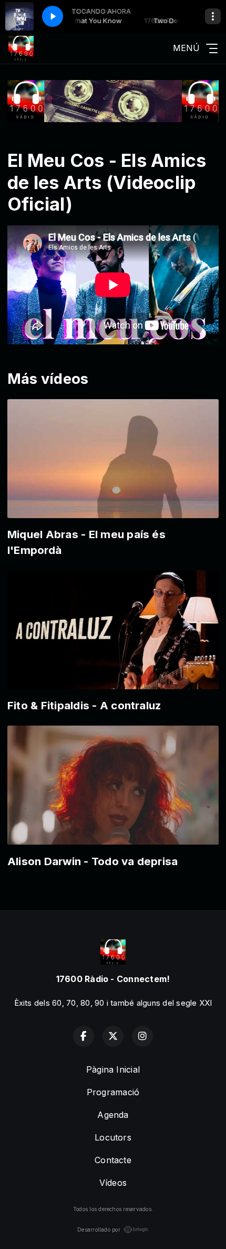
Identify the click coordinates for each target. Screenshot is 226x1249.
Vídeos (113, 1182)
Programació (113, 1092)
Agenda (112, 1114)
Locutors (113, 1137)
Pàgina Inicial (113, 1069)
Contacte (113, 1160)
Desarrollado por (98, 1229)
